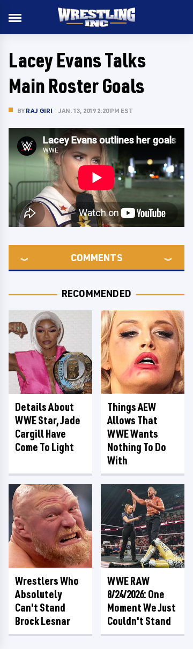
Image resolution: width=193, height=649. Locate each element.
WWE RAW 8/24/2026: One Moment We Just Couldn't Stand (141, 601)
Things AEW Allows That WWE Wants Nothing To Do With (136, 433)
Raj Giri (39, 110)
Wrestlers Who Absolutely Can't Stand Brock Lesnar (47, 601)
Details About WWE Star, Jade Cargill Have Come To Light (47, 427)
